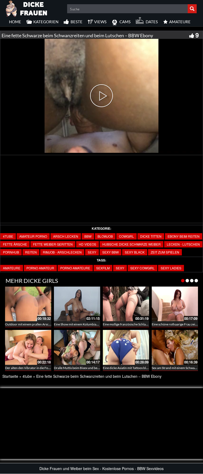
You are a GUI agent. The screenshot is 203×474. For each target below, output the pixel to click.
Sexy (120, 268)
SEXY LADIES (171, 268)
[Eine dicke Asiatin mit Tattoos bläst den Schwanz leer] (126, 347)
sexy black (135, 252)
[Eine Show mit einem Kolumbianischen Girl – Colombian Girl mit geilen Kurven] (77, 304)
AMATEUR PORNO (33, 236)
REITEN (31, 252)
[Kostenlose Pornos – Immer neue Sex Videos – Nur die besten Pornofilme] (27, 8)
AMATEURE (11, 268)
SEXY (92, 252)
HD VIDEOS (87, 244)
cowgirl (126, 236)
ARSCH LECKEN (65, 236)
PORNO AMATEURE (75, 268)
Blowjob (105, 236)
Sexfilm (103, 268)
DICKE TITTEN (151, 236)
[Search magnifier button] (192, 8)
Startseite (10, 376)
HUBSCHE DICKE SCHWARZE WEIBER (131, 244)
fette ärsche (15, 244)
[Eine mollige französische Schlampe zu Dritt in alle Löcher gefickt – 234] (126, 304)
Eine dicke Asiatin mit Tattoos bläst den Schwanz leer (138, 368)
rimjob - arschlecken (62, 252)
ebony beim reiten (184, 236)
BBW (87, 236)
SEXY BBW (110, 252)
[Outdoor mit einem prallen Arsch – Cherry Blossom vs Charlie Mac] (28, 304)
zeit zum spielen (165, 252)
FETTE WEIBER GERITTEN (53, 244)
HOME (15, 21)
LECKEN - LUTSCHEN (183, 244)
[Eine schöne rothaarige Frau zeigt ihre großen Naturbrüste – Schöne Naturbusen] (175, 304)
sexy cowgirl (142, 268)
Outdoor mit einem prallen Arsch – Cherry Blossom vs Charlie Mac (50, 324)
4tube (8, 236)
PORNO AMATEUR (40, 268)
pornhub (11, 252)
